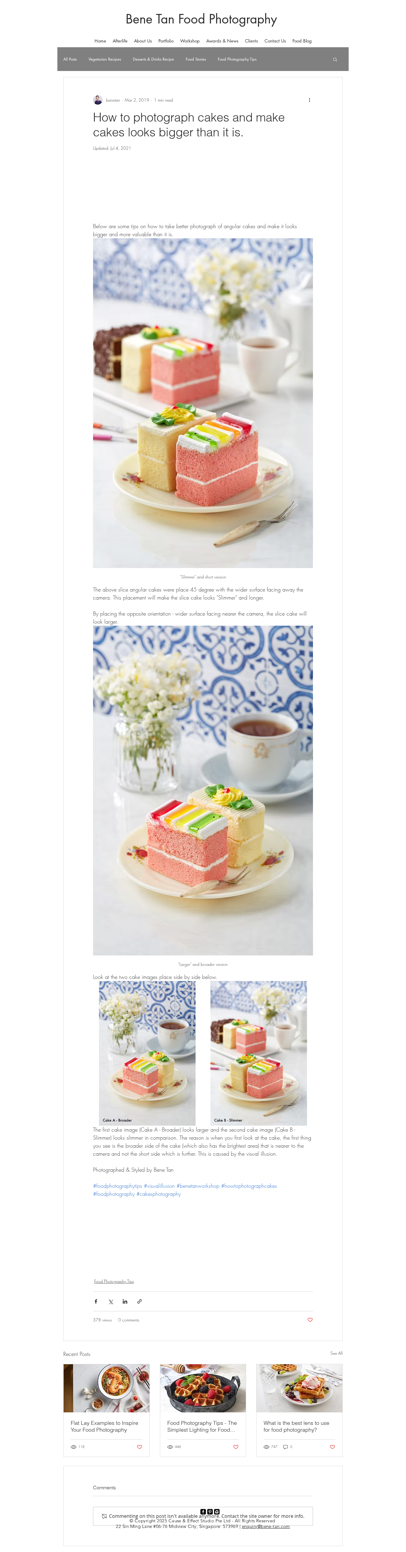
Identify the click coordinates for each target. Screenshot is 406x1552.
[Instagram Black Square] (217, 1512)
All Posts (70, 59)
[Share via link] (139, 1301)
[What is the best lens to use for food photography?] (299, 1388)
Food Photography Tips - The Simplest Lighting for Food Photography (202, 1426)
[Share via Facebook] (96, 1301)
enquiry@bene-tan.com (266, 1526)
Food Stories (196, 59)
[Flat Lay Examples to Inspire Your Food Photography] (107, 1388)
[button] (166, 41)
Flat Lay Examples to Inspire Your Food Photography (104, 1426)
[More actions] (309, 99)
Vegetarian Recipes (105, 59)
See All (337, 1353)
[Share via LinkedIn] (125, 1301)
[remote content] (203, 193)
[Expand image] (147, 1053)
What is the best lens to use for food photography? (296, 1426)
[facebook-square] (203, 1512)
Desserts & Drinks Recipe (153, 59)
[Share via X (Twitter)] (110, 1301)
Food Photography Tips (237, 59)
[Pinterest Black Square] (210, 1512)
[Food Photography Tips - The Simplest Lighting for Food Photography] (203, 1388)
